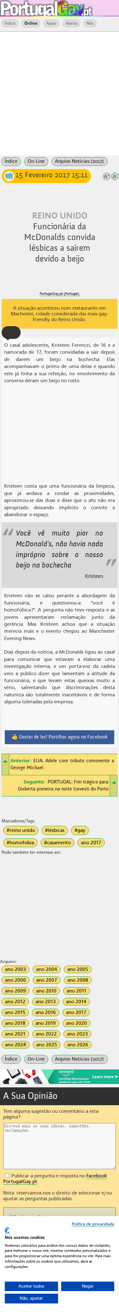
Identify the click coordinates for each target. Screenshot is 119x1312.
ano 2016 (46, 1012)
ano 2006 (15, 980)
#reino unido (21, 830)
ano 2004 (46, 969)
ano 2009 (15, 991)
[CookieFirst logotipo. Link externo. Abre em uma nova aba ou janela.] (7, 1230)
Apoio (51, 23)
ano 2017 (91, 843)
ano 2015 (15, 1012)
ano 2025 (46, 1045)
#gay (80, 830)
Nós (90, 23)
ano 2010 (46, 991)
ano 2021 (15, 1034)
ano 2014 (76, 1002)
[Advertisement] (59, 93)
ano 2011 (77, 991)
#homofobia (20, 843)
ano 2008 (77, 980)
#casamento (57, 843)
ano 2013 (46, 1002)
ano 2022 (46, 1034)
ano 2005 (77, 969)
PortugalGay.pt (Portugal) (59, 294)
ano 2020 (76, 1023)
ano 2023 (77, 1034)
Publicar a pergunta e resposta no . (55, 1178)
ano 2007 (46, 980)
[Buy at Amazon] (59, 1083)
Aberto (71, 23)
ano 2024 (15, 1045)
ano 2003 (15, 969)
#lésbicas (54, 830)
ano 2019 (46, 1023)
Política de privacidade (93, 1224)
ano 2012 (15, 1002)
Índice (10, 23)
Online (30, 23)
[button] (11, 332)
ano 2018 (15, 1023)
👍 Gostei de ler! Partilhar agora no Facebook (59, 737)
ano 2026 (77, 1045)
